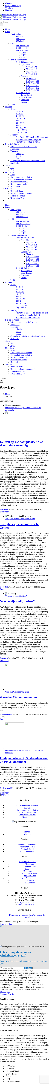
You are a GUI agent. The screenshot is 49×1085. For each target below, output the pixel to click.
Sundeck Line (30, 866)
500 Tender (29, 880)
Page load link (6, 924)
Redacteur (4, 509)
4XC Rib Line (30, 876)
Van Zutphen (27, 878)
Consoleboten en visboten (27, 805)
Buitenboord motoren (27, 844)
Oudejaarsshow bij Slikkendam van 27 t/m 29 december (24, 760)
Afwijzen (12, 994)
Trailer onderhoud (27, 851)
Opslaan (28, 968)
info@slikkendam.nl (25, 902)
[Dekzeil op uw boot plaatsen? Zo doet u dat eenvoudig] (26, 413)
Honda (27, 832)
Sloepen (27, 808)
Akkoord (4, 994)
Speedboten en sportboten (27, 810)
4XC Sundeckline (29, 873)
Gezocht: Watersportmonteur (17, 692)
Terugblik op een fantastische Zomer (20, 518)
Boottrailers (27, 817)
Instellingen (5, 992)
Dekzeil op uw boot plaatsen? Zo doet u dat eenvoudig (21, 443)
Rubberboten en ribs (27, 815)
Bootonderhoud (27, 849)
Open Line (29, 864)
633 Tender (29, 883)
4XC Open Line (29, 871)
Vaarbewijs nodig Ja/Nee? (16, 596)
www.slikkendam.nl (26, 905)
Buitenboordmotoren (27, 812)
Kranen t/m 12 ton (27, 847)
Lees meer (4, 512)
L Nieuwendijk (6, 714)
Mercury (27, 834)
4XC (27, 869)
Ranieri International (27, 861)
